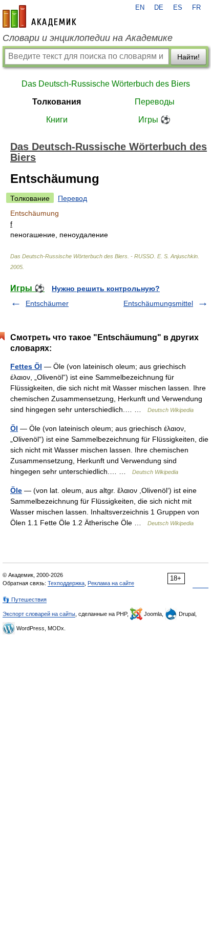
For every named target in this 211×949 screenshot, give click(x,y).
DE (158, 7)
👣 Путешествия (25, 599)
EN (139, 7)
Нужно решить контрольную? (106, 288)
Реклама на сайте (111, 583)
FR (196, 7)
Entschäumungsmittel (158, 303)
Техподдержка (66, 583)
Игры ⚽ (154, 119)
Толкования (56, 101)
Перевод (72, 198)
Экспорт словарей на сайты (39, 614)
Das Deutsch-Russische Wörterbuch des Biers (106, 83)
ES (177, 7)
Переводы (155, 101)
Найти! (188, 57)
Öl (14, 428)
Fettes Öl (26, 366)
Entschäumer (47, 303)
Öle (16, 490)
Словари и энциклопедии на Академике (88, 38)
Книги (57, 119)
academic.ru (39, 16)
